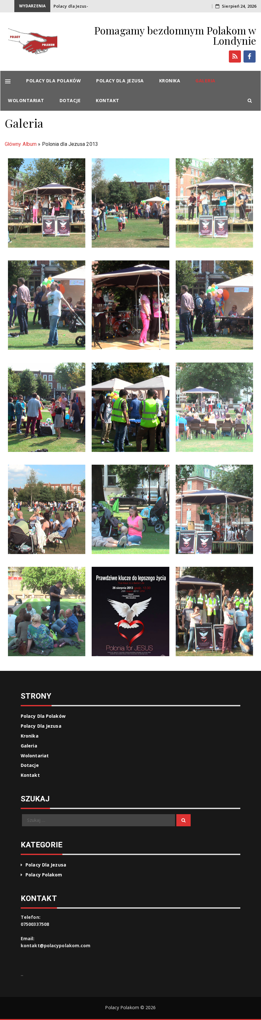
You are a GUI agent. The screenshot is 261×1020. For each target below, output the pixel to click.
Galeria (205, 81)
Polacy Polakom (43, 875)
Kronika (169, 81)
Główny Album (21, 144)
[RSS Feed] (235, 56)
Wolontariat (26, 100)
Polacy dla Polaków (53, 81)
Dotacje (70, 100)
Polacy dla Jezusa (120, 81)
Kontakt (107, 100)
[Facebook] (249, 56)
